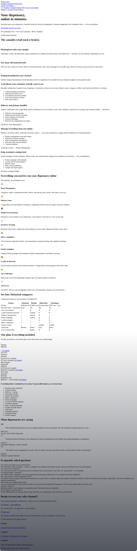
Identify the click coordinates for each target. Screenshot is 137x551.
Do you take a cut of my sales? (12, 490)
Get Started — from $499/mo (11, 505)
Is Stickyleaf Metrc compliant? (11, 473)
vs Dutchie (4, 536)
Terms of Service (27, 545)
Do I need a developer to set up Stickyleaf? (16, 465)
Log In (3, 6)
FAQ (20, 4)
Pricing (16, 4)
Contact (8, 545)
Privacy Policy (16, 545)
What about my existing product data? (14, 482)
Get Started (9, 6)
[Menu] (15, 6)
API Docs (22, 528)
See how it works (15, 28)
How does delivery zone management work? (16, 476)
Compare (10, 4)
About (3, 545)
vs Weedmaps (22, 536)
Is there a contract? (7, 486)
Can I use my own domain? (10, 469)
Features (4, 4)
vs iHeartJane (13, 536)
